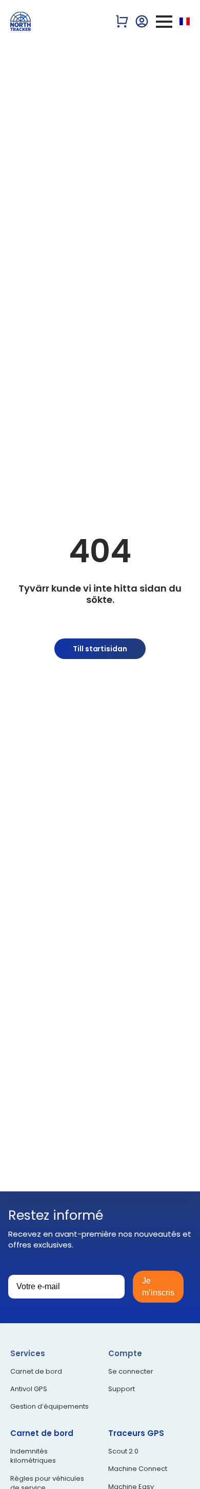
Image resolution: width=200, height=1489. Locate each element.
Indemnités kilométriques (33, 1456)
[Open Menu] (164, 21)
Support (121, 1389)
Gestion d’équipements (49, 1406)
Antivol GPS (28, 1389)
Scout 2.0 (123, 1451)
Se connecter (130, 1371)
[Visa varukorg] (122, 21)
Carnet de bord (36, 1371)
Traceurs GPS (136, 1433)
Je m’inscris (158, 1286)
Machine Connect (137, 1469)
